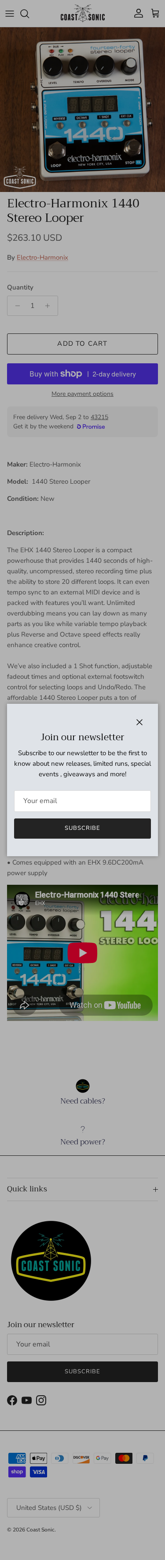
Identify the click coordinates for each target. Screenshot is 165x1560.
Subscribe (82, 828)
